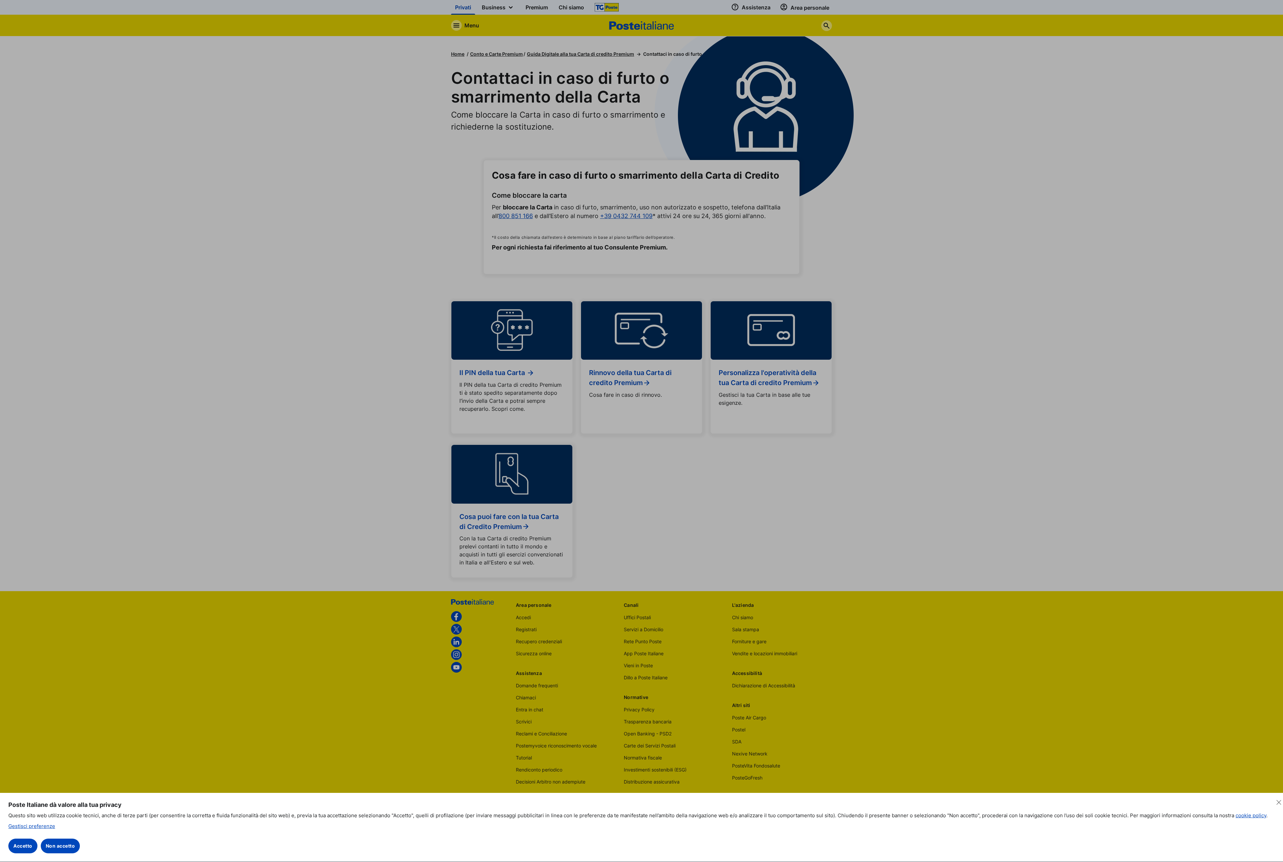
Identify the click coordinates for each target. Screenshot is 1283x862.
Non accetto (60, 846)
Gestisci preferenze (31, 826)
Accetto (22, 846)
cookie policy (1251, 815)
